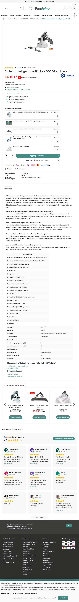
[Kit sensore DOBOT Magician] (63, 396)
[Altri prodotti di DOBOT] (67, 76)
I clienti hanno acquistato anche (14, 385)
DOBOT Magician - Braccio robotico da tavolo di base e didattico (30, 112)
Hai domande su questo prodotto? (17, 366)
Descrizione (8, 188)
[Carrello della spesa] (74, 8)
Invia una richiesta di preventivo (37, 160)
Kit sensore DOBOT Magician (21, 146)
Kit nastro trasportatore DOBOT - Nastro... (39, 406)
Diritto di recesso (28, 565)
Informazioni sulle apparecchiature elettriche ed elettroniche (48, 566)
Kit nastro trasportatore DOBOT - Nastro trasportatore (27, 129)
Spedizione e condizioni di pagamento (46, 558)
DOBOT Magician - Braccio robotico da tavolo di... (15, 406)
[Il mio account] (65, 8)
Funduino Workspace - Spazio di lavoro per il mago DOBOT (29, 121)
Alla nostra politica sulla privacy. (56, 589)
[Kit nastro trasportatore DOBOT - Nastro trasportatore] (39, 396)
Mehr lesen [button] (8, 464)
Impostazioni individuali (20, 598)
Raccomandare (21, 169)
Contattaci (26, 553)
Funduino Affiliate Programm (28, 550)
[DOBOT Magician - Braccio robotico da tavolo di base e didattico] (15, 396)
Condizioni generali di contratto (49, 543)
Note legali (46, 546)
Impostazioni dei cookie (28, 573)
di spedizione (21, 84)
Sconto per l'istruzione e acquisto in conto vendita (30, 544)
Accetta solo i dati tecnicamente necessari (43, 598)
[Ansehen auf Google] (6, 450)
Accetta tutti (63, 598)
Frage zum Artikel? (13, 368)
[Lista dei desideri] (70, 8)
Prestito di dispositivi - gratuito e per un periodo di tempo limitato (29, 559)
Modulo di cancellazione (27, 568)
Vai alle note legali (70, 589)
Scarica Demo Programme (15, 376)
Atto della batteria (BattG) (48, 552)
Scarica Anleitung (12, 374)
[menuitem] (74, 8)
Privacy (45, 549)
